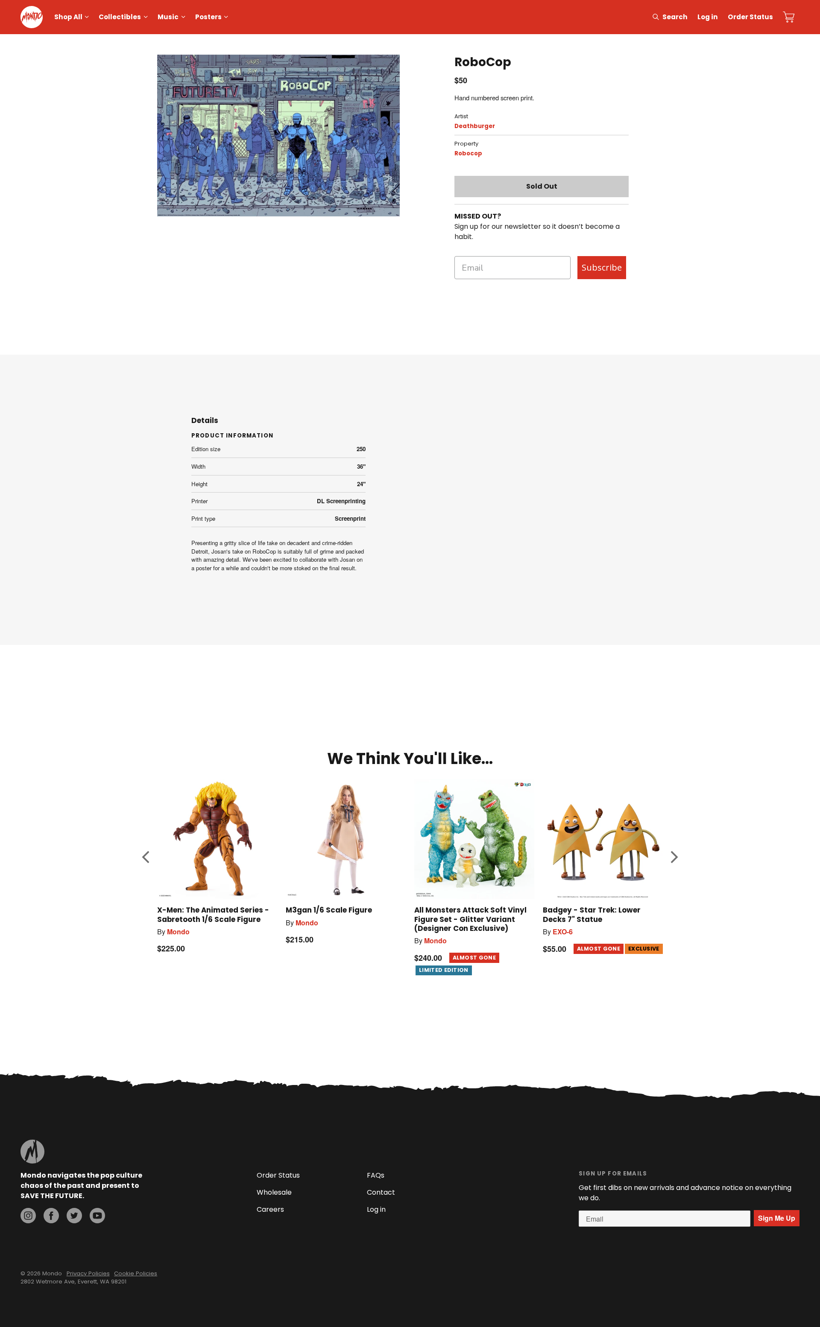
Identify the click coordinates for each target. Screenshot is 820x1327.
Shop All (68, 16)
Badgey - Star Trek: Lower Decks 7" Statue (592, 914)
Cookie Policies (135, 1273)
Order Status (750, 16)
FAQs (375, 1175)
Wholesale (274, 1192)
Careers (270, 1209)
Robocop (468, 153)
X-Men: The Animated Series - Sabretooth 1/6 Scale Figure (213, 914)
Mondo (178, 931)
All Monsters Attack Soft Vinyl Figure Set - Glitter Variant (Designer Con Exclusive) (470, 919)
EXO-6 (563, 931)
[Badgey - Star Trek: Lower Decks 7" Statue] (603, 839)
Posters (208, 16)
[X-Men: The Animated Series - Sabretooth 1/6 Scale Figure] (217, 839)
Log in (707, 16)
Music (168, 16)
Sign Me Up (776, 1218)
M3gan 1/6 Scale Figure (329, 910)
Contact (381, 1192)
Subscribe (602, 267)
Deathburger (474, 126)
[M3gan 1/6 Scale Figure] (346, 839)
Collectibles (120, 16)
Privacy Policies (88, 1273)
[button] (146, 857)
